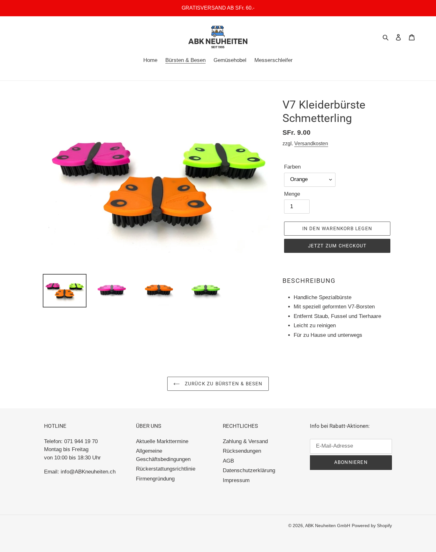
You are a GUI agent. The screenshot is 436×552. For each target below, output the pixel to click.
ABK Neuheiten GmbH (327, 525)
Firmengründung (155, 479)
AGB (228, 461)
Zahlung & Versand (245, 441)
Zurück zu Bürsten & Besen (222, 384)
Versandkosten (311, 143)
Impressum (236, 480)
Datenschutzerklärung (249, 470)
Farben (292, 167)
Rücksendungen (242, 451)
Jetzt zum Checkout (337, 246)
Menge (292, 194)
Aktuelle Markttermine (162, 441)
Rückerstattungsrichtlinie (165, 469)
